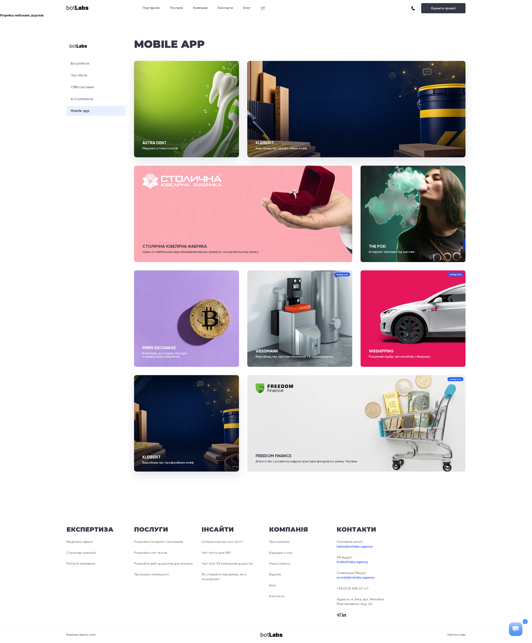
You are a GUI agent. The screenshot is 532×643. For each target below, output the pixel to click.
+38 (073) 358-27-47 (352, 588)
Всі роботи (80, 63)
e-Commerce (82, 99)
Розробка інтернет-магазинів (158, 542)
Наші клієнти (279, 563)
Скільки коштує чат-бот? (222, 542)
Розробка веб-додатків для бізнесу (163, 563)
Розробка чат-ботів (150, 553)
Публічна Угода (456, 634)
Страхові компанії (81, 553)
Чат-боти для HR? (216, 553)
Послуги (176, 8)
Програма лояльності (151, 574)
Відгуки (275, 574)
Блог (246, 8)
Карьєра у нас (281, 553)
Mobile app (80, 111)
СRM (82, 87)
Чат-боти (79, 75)
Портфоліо (151, 8)
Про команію (279, 542)
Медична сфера (79, 542)
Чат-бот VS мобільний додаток (227, 563)
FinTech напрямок (80, 563)
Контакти (225, 8)
